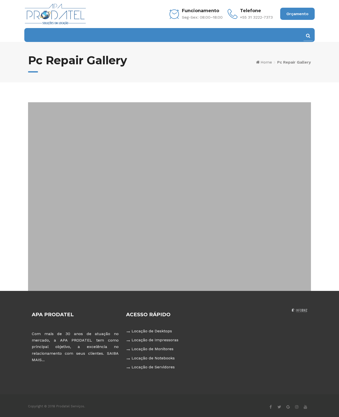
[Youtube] (305, 407)
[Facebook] (271, 407)
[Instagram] (297, 407)
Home (266, 62)
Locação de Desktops (152, 331)
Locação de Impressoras (155, 340)
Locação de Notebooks (153, 358)
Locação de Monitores (152, 349)
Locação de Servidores (153, 367)
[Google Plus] (288, 407)
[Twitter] (279, 407)
